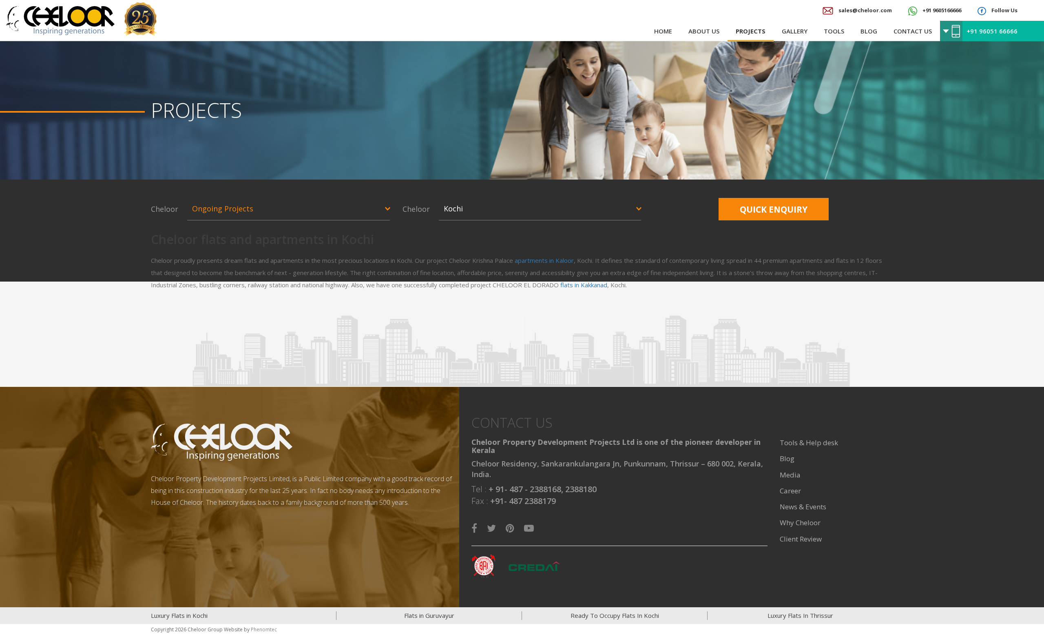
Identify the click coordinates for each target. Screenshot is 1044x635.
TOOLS (834, 31)
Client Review (801, 539)
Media (790, 475)
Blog (787, 458)
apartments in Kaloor (544, 260)
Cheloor (164, 209)
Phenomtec (264, 629)
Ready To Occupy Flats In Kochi (615, 615)
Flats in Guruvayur (429, 615)
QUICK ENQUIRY (773, 209)
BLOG (868, 31)
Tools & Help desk (809, 442)
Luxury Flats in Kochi (179, 615)
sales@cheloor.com (864, 10)
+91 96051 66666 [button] (992, 31)
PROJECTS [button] (750, 31)
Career (790, 490)
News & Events (803, 506)
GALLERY (794, 31)
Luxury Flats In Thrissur (800, 615)
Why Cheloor (800, 522)
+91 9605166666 (941, 10)
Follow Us (1003, 10)
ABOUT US (703, 31)
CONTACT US (913, 31)
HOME (663, 31)
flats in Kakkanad (583, 285)
